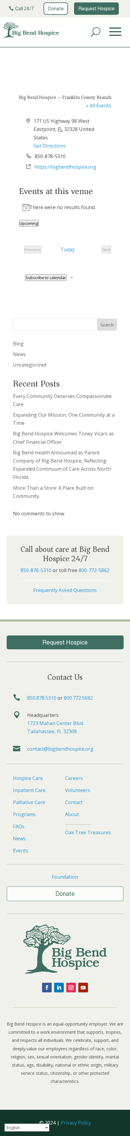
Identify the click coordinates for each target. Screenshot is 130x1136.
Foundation (65, 876)
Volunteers (77, 790)
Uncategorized (29, 364)
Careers (74, 778)
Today (67, 249)
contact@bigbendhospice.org (60, 749)
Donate (56, 8)
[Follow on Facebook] (47, 987)
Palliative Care (29, 802)
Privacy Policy (76, 1122)
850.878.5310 (41, 698)
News (19, 354)
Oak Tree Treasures (88, 832)
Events (20, 850)
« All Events (98, 105)
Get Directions (50, 145)
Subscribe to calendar (46, 277)
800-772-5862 (94, 570)
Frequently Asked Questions (65, 590)
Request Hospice (96, 8)
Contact (74, 802)
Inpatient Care (29, 790)
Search (107, 325)
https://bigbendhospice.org (65, 167)
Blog (18, 343)
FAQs (18, 826)
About (72, 814)
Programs (24, 814)
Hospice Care (28, 778)
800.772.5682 (78, 698)
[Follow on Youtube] (83, 987)
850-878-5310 (36, 570)
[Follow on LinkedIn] (59, 987)
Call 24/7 (24, 8)
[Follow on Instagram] (71, 987)
